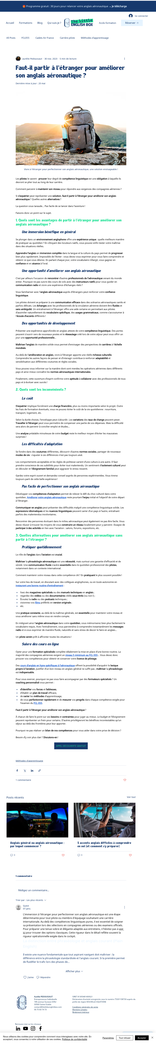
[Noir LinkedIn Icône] (18, 1028)
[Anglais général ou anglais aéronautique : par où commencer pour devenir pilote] (37, 820)
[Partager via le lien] (39, 770)
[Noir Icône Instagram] (33, 1028)
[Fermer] (152, 1038)
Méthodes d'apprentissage (95, 37)
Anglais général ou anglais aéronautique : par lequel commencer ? (37, 844)
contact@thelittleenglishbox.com (48, 1007)
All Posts (10, 37)
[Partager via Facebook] (17, 770)
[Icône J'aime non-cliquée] (25, 977)
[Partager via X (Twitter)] (24, 770)
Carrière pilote (67, 37)
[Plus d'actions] (124, 58)
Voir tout (131, 797)
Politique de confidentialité (74, 1039)
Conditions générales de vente (85, 1007)
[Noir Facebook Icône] (40, 1028)
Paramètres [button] (108, 1037)
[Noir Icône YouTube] (25, 1028)
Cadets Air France (44, 37)
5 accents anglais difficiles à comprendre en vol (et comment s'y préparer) (104, 844)
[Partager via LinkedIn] (32, 770)
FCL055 (25, 37)
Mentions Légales (79, 1009)
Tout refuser (125, 1037)
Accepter (142, 1037)
